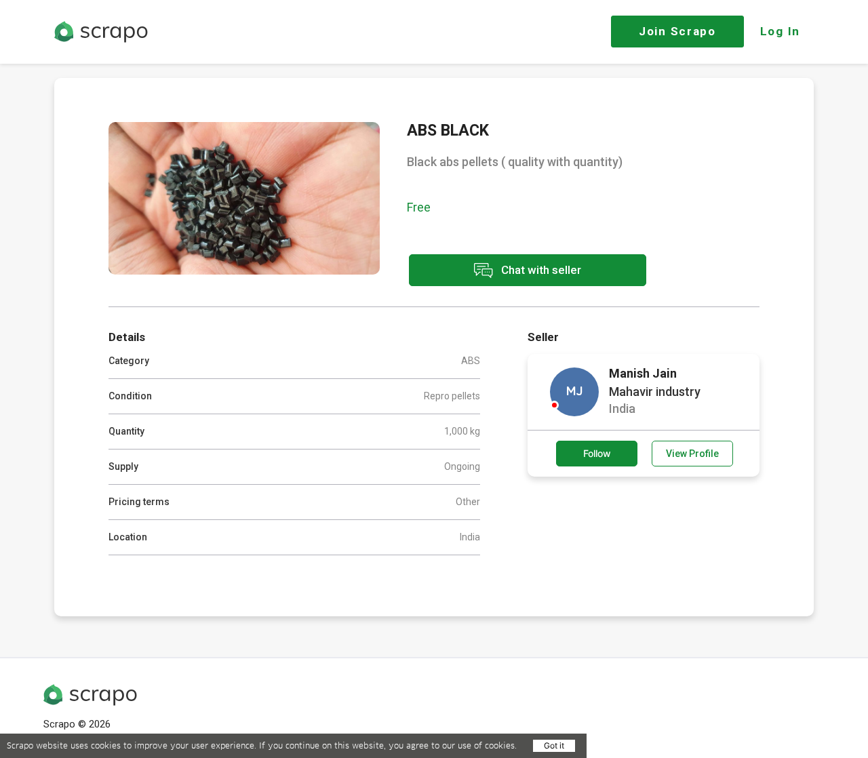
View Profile (692, 453)
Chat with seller (539, 269)
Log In (780, 31)
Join (677, 31)
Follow (597, 453)
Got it (554, 745)
